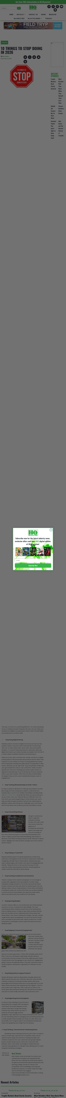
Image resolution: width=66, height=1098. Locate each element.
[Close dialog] (51, 529)
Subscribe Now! (33, 565)
